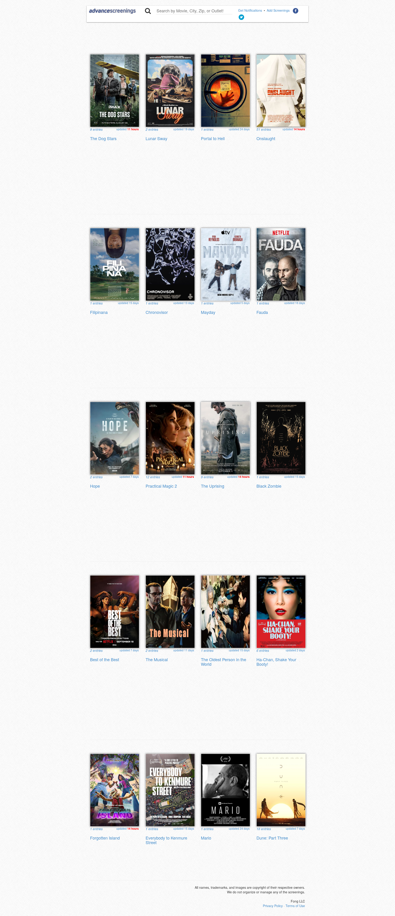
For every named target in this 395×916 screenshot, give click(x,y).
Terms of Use (295, 905)
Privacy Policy (273, 905)
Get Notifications (250, 10)
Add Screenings (278, 10)
